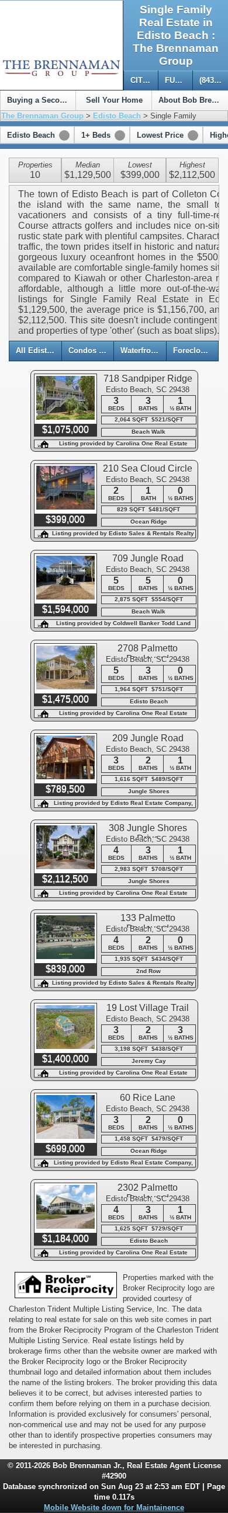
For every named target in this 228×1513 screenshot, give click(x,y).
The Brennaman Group (42, 115)
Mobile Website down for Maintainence (114, 1507)
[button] (37, 135)
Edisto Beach (117, 115)
